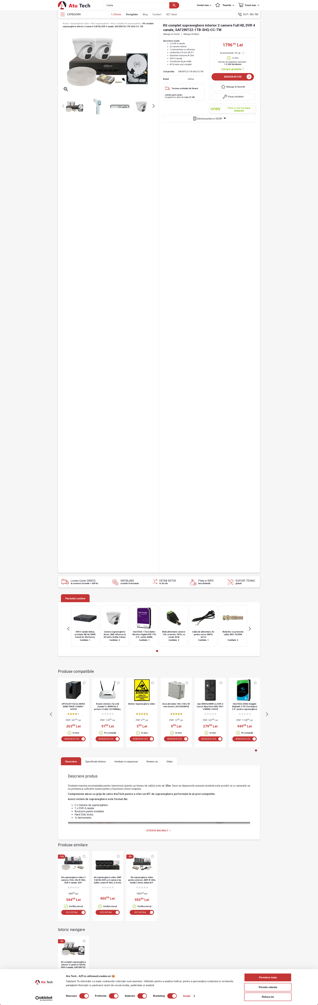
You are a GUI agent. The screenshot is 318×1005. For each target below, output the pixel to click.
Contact (157, 14)
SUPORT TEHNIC (245, 582)
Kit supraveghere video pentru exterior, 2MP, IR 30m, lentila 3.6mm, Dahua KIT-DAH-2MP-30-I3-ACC (142, 880)
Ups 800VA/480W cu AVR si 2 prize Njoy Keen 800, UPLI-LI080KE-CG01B (210, 706)
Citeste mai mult (157, 830)
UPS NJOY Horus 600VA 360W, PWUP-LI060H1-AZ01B (73, 706)
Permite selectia (268, 987)
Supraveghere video (80, 23)
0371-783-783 (250, 14)
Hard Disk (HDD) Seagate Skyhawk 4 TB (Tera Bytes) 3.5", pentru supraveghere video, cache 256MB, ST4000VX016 (244, 707)
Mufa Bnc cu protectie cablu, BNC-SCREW (232, 633)
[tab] (157, 651)
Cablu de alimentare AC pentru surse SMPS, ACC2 (203, 634)
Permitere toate (268, 977)
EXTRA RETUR (167, 582)
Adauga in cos (232, 76)
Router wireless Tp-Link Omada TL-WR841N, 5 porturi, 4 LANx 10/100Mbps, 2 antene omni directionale (107, 707)
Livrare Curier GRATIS (84, 582)
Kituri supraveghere (100, 23)
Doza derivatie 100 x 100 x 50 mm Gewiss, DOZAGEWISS (176, 705)
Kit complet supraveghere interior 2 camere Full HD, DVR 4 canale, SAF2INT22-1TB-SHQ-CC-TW (73, 965)
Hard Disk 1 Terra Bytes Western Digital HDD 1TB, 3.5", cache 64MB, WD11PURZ (144, 635)
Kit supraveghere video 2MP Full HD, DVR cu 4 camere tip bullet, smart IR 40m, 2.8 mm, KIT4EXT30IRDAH (107, 880)
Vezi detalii (72, 912)
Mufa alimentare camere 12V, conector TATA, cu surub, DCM (173, 634)
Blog (145, 14)
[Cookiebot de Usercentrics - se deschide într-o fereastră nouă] (43, 998)
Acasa (66, 23)
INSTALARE (129, 582)
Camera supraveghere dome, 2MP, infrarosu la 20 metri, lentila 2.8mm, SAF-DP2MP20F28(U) (115, 635)
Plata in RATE (206, 582)
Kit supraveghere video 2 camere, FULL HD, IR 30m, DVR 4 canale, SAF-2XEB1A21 (73, 880)
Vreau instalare (236, 96)
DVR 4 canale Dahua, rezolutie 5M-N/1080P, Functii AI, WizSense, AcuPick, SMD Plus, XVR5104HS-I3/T (85, 635)
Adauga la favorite (235, 86)
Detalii (186, 996)
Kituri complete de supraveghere (126, 23)
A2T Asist (171, 14)
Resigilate (132, 14)
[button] (204, 5)
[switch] (113, 996)
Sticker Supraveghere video (141, 704)
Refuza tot (268, 996)
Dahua (191, 79)
